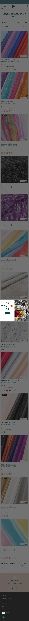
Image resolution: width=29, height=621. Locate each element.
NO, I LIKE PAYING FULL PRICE (7, 314)
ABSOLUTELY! (7, 313)
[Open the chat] (3, 617)
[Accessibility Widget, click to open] (3, 612)
